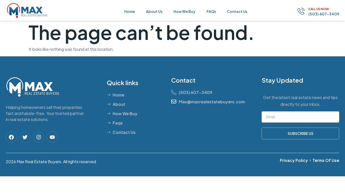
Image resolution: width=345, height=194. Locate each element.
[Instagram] (38, 137)
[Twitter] (25, 137)
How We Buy (184, 11)
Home (129, 11)
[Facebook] (11, 137)
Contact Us (237, 11)
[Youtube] (52, 137)
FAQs (211, 11)
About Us (154, 11)
